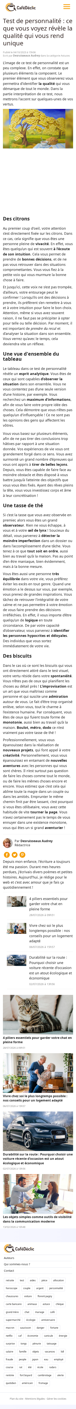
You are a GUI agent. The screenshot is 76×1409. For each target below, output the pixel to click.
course (9, 1367)
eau (46, 1359)
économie (32, 1335)
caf (20, 1335)
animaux (32, 1304)
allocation (58, 1280)
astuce (46, 1304)
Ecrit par (22, 55)
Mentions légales (35, 1398)
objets (35, 1351)
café (52, 1312)
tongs (24, 1343)
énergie (63, 1335)
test (22, 1280)
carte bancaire (14, 1304)
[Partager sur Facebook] (7, 856)
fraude (9, 1359)
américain (27, 1383)
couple (26, 1288)
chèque (60, 1304)
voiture (28, 1296)
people (22, 1359)
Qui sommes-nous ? (17, 1264)
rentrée (10, 1375)
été (30, 1367)
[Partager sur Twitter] (15, 856)
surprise (10, 1343)
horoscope (11, 1288)
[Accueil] (20, 6)
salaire (9, 1351)
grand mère (12, 1312)
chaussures (12, 1296)
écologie (30, 1320)
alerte (60, 1375)
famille (23, 1351)
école (40, 1367)
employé (58, 1359)
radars (52, 1367)
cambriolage (44, 1375)
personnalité (56, 1288)
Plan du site (16, 1398)
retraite (10, 1280)
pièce (44, 1280)
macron (10, 1327)
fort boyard (26, 1375)
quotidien (11, 1383)
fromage (43, 1383)
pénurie (37, 1343)
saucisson (25, 1327)
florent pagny (45, 1296)
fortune (54, 1327)
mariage (39, 1312)
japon (35, 1359)
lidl (62, 1351)
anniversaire (48, 1320)
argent (39, 1288)
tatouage (52, 1343)
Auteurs (9, 1258)
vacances (50, 1351)
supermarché (13, 1320)
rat (20, 1367)
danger (40, 1327)
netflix (9, 1335)
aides (33, 1280)
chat (27, 1312)
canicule (48, 1335)
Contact (9, 1270)
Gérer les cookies (56, 1398)
